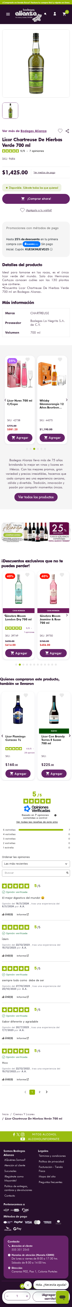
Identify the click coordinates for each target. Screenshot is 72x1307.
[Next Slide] (67, 400)
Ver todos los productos (36, 497)
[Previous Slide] (5, 400)
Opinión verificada (16, 892)
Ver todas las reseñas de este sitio (37, 822)
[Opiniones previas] (25, 1092)
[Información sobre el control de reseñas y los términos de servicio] (55, 815)
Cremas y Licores (23, 1114)
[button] (44, 172)
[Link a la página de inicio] (5, 1114)
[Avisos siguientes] (46, 1092)
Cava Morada (19, 611)
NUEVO (54, 731)
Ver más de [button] (24, 131)
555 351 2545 (20, 1249)
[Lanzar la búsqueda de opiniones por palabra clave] (67, 873)
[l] (55, 14)
